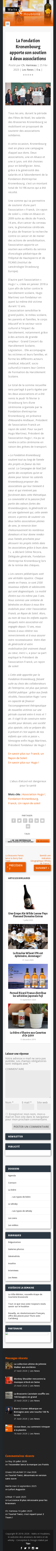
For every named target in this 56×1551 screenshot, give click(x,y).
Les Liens (12, 1218)
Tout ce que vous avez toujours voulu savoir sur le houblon (27, 1305)
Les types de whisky (22, 1211)
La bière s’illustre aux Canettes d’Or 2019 (28, 1034)
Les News (28, 69)
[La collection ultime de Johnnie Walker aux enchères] (8, 1365)
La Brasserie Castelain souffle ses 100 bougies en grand (31, 1395)
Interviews (13, 1270)
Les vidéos (13, 1225)
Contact (12, 1182)
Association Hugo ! (33, 794)
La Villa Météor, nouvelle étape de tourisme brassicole (25, 1295)
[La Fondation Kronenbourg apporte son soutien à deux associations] (28, 94)
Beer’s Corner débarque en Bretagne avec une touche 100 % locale (31, 1411)
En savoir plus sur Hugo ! (23, 762)
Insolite (12, 1263)
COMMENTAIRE (14, 1069)
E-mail (27, 1102)
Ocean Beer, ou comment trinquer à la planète (32, 1428)
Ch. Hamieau (29, 65)
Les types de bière (21, 1196)
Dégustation (14, 1242)
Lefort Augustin (16, 1489)
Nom (9, 1102)
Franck (12, 803)
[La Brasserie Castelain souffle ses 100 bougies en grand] (8, 1395)
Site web (42, 1102)
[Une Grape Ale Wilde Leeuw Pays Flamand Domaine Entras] (28, 896)
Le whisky (13, 1203)
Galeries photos (16, 1249)
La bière (12, 1189)
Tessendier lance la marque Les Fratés (28, 1464)
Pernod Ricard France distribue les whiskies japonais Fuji (28, 994)
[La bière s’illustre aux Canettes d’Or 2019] (28, 1016)
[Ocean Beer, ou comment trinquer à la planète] (8, 1428)
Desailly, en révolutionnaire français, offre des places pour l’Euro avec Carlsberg (26, 1316)
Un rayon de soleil (29, 803)
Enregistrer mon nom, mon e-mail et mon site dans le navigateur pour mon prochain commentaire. (27, 1116)
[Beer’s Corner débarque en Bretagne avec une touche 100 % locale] (8, 1410)
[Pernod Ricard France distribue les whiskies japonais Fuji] (28, 976)
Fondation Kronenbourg (23, 798)
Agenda (12, 1175)
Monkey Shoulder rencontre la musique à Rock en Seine (29, 1380)
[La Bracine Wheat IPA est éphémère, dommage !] (28, 936)
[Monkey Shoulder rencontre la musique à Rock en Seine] (8, 1380)
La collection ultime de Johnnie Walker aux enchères (30, 1365)
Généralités (14, 1256)
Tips (28, 1543)
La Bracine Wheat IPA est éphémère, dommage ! (28, 954)
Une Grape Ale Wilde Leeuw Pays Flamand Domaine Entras (28, 915)
